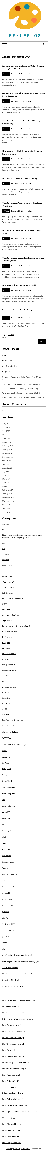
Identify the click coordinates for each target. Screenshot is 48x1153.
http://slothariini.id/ (10, 1006)
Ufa (3, 800)
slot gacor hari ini (9, 874)
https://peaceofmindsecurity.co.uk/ (17, 1019)
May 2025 (6, 479)
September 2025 (8, 464)
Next (11, 335)
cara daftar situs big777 (10, 366)
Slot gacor (6, 775)
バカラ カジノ (8, 582)
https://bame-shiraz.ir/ (11, 1124)
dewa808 (6, 812)
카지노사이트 (8, 924)
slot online (6, 856)
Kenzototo (6, 698)
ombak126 (6, 943)
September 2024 (8, 508)
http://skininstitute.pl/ (11, 1130)
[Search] (44, 44)
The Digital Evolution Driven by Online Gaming (20, 389)
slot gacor (5, 372)
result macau (7, 659)
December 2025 (8, 453)
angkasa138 (7, 621)
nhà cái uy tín (7, 576)
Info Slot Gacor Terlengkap (14, 744)
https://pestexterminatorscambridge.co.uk (19, 1111)
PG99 (4, 604)
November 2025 (8, 457)
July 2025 (6, 472)
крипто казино (8, 565)
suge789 (5, 676)
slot (3, 529)
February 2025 (7, 490)
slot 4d (5, 918)
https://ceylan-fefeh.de (11, 1142)
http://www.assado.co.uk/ (13, 1013)
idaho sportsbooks (9, 654)
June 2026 (6, 431)
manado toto (7, 905)
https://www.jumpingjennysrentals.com (18, 1000)
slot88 (4, 709)
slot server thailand (10, 732)
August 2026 (7, 424)
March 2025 (6, 486)
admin (30, 74)
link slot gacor (7, 593)
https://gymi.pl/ (8, 1050)
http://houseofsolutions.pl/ (13, 1037)
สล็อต (4, 355)
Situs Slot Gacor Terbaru (12, 986)
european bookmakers (10, 615)
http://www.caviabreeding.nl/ (14, 1069)
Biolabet (5, 843)
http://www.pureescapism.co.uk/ (16, 1062)
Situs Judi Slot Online (11, 980)
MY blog (6, 74)
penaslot (5, 911)
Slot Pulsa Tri (8, 930)
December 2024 (8, 497)
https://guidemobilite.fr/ (13, 1093)
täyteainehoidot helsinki (12, 887)
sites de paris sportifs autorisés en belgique (20, 961)
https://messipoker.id (11, 1075)
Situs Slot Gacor (9, 781)
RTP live (5, 763)
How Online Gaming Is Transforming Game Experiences (23, 397)
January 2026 (7, 450)
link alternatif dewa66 (11, 726)
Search (4, 338)
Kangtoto (6, 757)
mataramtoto (7, 899)
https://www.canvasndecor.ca (14, 1025)
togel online (6, 648)
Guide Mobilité (10, 1087)
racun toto (6, 609)
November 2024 (8, 501)
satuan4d (6, 893)
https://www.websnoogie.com (14, 1105)
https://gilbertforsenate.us (13, 1056)
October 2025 (7, 461)
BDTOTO (6, 738)
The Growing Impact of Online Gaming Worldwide (21, 384)
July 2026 (6, 427)
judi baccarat (7, 936)
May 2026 (6, 435)
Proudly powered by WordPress (18, 1149)
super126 (5, 692)
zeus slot (5, 554)
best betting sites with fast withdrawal (16, 626)
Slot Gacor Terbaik (10, 967)
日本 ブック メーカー (11, 587)
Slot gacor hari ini (8, 665)
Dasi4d (5, 868)
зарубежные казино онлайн (13, 571)
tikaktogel (6, 831)
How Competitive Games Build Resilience (21, 285)
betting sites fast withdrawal (12, 598)
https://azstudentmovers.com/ (14, 1031)
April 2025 (6, 483)
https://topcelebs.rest (11, 1136)
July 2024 (6, 512)
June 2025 (6, 475)
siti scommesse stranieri (10, 632)
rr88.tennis (6, 703)
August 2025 (7, 468)
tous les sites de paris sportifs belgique (18, 955)
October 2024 (7, 505)
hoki (4, 824)
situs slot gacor (8, 787)
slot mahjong (7, 360)
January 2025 (7, 494)
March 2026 (6, 442)
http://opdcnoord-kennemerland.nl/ (17, 974)
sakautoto (6, 818)
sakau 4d (6, 849)
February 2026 (7, 446)
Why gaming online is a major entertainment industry (21, 393)
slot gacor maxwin (9, 687)
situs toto (5, 560)
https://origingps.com (11, 1118)
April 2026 (6, 438)
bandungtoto (7, 637)
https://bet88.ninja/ (9, 670)
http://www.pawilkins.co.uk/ (12, 720)
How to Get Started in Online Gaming (19, 178)
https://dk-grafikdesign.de (13, 1099)
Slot (3, 543)
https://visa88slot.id (10, 1081)
